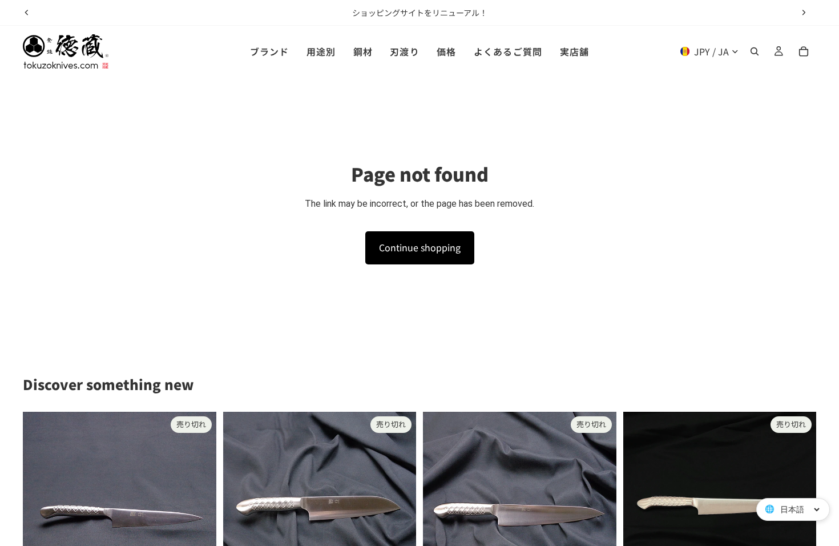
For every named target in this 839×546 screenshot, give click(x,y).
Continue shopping (420, 247)
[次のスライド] (803, 12)
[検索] (754, 51)
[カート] (803, 51)
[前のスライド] (26, 12)
